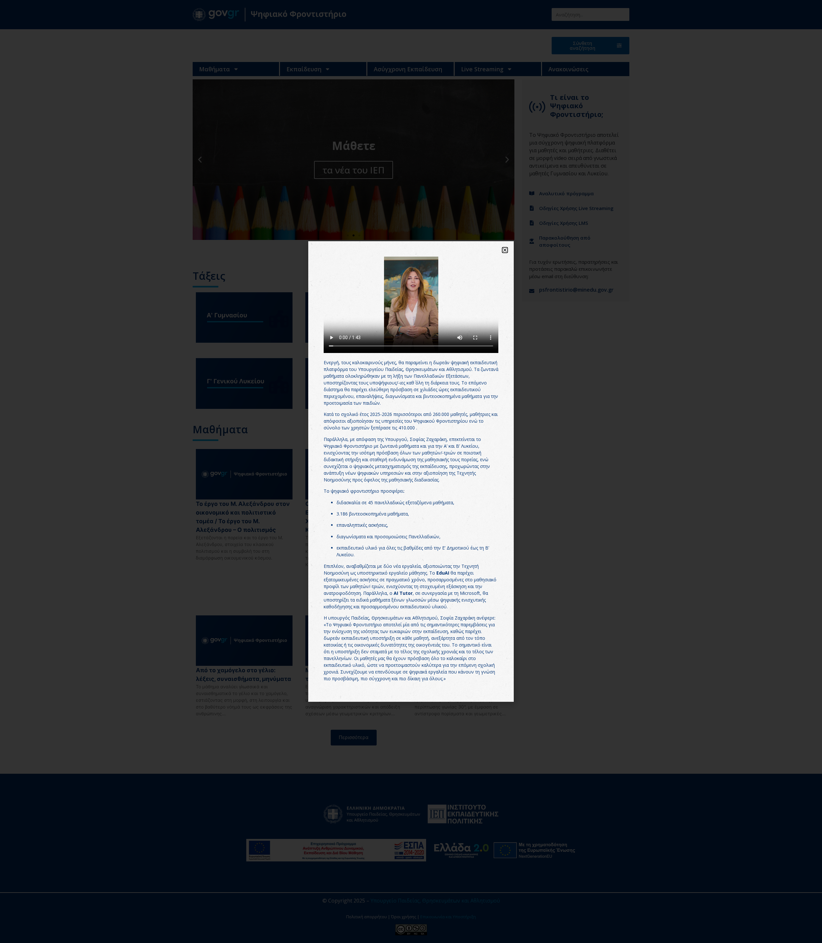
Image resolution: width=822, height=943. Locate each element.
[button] (505, 250)
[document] (411, 471)
